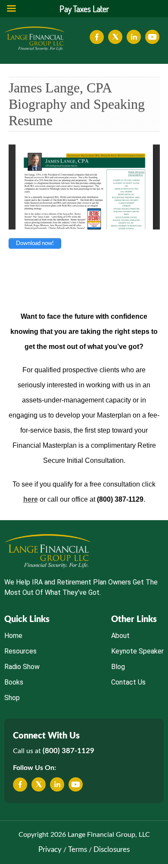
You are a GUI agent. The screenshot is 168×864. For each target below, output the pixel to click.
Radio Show (22, 667)
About (120, 636)
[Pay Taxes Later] (34, 38)
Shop (12, 698)
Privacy (50, 849)
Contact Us (128, 682)
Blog (118, 667)
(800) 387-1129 (68, 750)
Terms (77, 849)
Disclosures (111, 849)
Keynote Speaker (137, 651)
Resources (20, 651)
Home (13, 636)
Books (13, 682)
